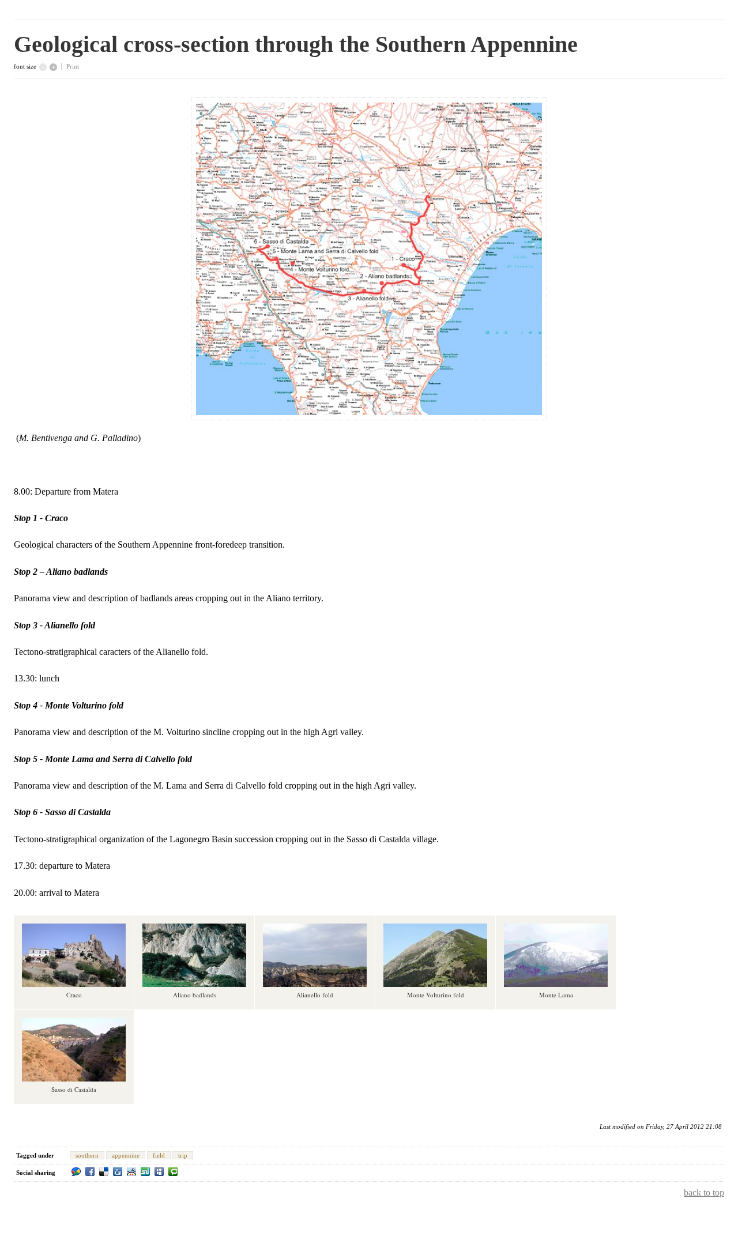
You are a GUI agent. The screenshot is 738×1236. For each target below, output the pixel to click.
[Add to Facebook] (90, 1171)
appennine (126, 1155)
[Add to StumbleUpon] (145, 1171)
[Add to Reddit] (131, 1171)
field (159, 1155)
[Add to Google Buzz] (76, 1171)
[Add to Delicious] (103, 1171)
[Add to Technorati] (173, 1171)
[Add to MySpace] (159, 1171)
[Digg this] (117, 1171)
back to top (704, 1192)
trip (182, 1155)
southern (87, 1155)
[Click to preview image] (369, 417)
